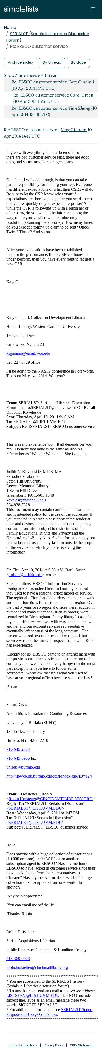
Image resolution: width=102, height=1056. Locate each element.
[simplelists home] (19, 9)
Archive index (20, 62)
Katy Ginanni (74, 129)
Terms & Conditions (22, 1045)
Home (10, 27)
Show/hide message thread (31, 75)
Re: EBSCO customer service (41, 95)
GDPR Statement (82, 1045)
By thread (52, 62)
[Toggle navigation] (93, 9)
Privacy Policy (54, 1045)
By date (78, 62)
